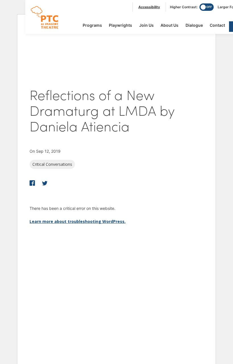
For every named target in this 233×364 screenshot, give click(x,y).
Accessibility (149, 7)
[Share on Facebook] (33, 183)
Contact (217, 25)
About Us (169, 25)
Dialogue (194, 25)
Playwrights (120, 25)
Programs (92, 25)
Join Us (146, 25)
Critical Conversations (52, 164)
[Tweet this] (44, 183)
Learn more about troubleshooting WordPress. (78, 221)
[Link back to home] (48, 28)
